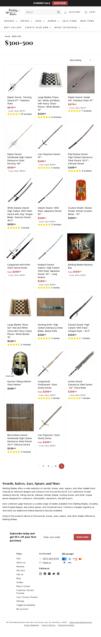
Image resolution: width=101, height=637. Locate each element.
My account (22, 609)
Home (7, 36)
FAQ (18, 558)
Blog (18, 578)
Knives (25, 21)
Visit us (19, 574)
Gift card (20, 570)
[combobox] (43, 12)
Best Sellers (13, 27)
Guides (19, 582)
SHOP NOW (60, 3)
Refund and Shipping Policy (81, 622)
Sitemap (20, 601)
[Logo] (13, 12)
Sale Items (70, 21)
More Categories (66, 27)
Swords (9, 21)
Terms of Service (48, 625)
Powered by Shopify (66, 625)
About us (20, 562)
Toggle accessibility (25, 605)
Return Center (23, 586)
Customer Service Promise (25, 591)
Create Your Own (37, 27)
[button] (14, 114)
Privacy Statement (31, 625)
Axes (38, 21)
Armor (52, 21)
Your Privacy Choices (27, 597)
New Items (87, 21)
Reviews (20, 566)
